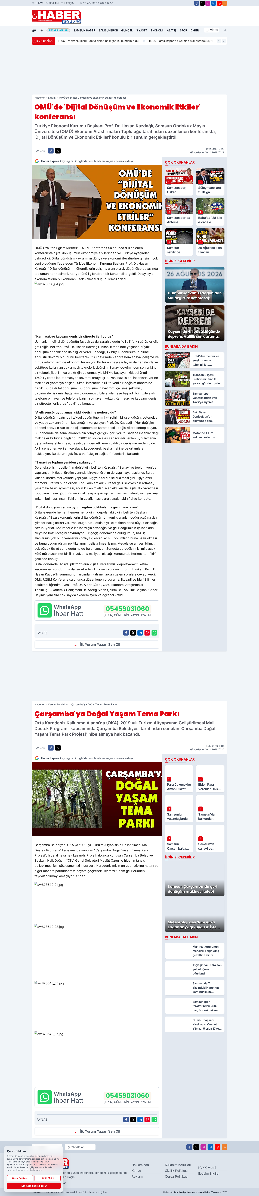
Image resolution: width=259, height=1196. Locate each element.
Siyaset (141, 30)
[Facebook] (196, 3)
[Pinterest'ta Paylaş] (147, 633)
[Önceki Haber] (219, 41)
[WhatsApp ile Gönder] (154, 633)
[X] (202, 3)
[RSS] (224, 3)
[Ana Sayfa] (41, 30)
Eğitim (52, 97)
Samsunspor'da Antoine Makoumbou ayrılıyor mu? (186, 41)
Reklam (54, 3)
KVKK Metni (207, 1168)
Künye (39, 3)
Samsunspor (108, 30)
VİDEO (214, 29)
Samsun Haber (84, 30)
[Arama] (225, 30)
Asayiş (171, 30)
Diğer (194, 30)
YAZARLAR (77, 1146)
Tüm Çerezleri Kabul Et (33, 1185)
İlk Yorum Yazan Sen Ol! (100, 644)
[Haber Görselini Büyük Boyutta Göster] (97, 202)
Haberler (40, 97)
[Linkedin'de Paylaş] (140, 633)
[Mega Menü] (34, 30)
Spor (183, 30)
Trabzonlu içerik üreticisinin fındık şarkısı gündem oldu (98, 41)
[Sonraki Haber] (224, 41)
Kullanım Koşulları (178, 1165)
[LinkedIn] (213, 3)
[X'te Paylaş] (58, 150)
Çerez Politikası (176, 1176)
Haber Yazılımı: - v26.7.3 (195, 1192)
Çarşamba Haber (58, 704)
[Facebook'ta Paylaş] (51, 150)
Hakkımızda (140, 1165)
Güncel (127, 30)
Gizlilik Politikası (176, 1171)
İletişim (69, 3)
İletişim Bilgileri (209, 1173)
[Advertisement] (129, 70)
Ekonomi (157, 30)
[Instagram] (207, 3)
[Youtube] (219, 3)
